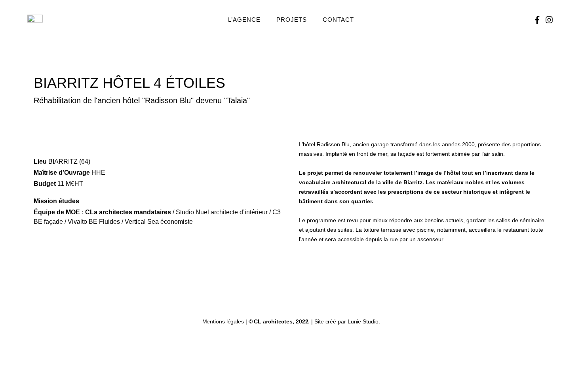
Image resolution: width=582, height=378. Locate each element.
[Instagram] (549, 20)
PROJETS (291, 19)
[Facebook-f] (537, 20)
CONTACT (338, 19)
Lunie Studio (363, 321)
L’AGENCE (244, 19)
